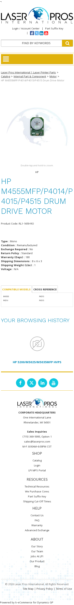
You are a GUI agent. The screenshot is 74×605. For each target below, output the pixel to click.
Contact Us (37, 516)
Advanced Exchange (37, 530)
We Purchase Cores (37, 492)
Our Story (37, 547)
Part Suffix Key (54, 29)
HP (37, 172)
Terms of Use (64, 589)
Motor (53, 77)
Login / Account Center (25, 29)
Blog (37, 566)
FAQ (37, 520)
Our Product (37, 561)
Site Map (28, 589)
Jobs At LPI (37, 556)
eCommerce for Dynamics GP (35, 603)
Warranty (37, 525)
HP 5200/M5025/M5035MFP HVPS (37, 362)
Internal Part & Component (30, 77)
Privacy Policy (45, 589)
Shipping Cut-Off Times (37, 502)
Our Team (37, 552)
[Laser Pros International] (37, 15)
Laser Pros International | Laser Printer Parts (28, 73)
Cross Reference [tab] (45, 290)
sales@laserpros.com (37, 442)
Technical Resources (37, 487)
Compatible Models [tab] (16, 290)
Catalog (5, 77)
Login (37, 466)
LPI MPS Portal (37, 471)
